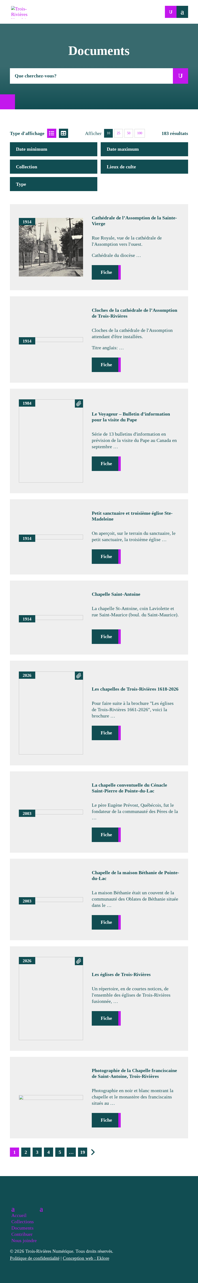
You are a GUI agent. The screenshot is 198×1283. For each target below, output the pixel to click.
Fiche (106, 272)
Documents (22, 1228)
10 (108, 133)
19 (82, 1152)
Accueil (19, 1215)
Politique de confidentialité (34, 1258)
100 (139, 133)
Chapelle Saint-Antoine (116, 594)
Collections (22, 1221)
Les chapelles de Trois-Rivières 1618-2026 (135, 689)
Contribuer (22, 1234)
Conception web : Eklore (86, 1258)
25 (118, 133)
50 (128, 133)
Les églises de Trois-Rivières (121, 974)
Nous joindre (24, 1240)
